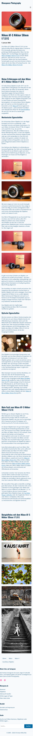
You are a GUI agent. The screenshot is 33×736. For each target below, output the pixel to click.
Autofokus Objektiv (8, 662)
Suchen (28, 726)
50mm (4, 658)
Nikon (10, 658)
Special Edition (25, 109)
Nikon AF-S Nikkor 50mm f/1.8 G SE (12, 65)
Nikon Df (15, 106)
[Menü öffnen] (30, 7)
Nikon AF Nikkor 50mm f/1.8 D (11, 56)
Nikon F (17, 658)
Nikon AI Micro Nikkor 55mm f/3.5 (15, 459)
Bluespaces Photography (11, 2)
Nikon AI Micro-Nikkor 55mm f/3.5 (16, 392)
